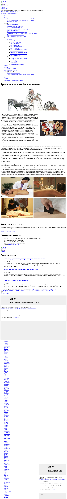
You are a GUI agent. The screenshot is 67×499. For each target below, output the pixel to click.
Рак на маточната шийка (17, 46)
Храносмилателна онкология (15, 26)
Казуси (6, 65)
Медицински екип (12, 21)
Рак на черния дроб (15, 42)
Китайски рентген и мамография (35, 290)
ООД (15, 290)
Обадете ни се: (9, 11)
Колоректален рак (8, 290)
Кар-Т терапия (14, 59)
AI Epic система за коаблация (18, 58)
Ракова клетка (21, 290)
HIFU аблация (14, 61)
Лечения (9, 39)
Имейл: (8, 13)
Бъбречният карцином (16, 51)
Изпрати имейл (5, 293)
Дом (5, 16)
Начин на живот (11, 68)
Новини (6, 67)
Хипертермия (14, 62)
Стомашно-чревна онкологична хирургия (18, 29)
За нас (5, 17)
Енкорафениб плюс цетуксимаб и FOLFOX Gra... (21, 269)
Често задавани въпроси (10, 70)
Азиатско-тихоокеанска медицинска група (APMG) (21, 18)
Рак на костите (14, 43)
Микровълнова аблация (17, 64)
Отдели (6, 78)
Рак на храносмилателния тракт (19, 49)
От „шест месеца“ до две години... (16, 280)
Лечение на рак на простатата (18, 54)
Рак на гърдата (14, 45)
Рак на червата (14, 48)
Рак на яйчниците (15, 55)
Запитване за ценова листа (8, 231)
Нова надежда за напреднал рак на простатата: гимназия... (25, 259)
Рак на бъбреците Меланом (14, 27)
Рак (2, 290)
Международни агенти (13, 73)
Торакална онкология (13, 30)
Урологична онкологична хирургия (17, 32)
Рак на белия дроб (15, 40)
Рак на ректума (49, 290)
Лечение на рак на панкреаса (18, 52)
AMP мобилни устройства (48, 289)
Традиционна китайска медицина (16, 36)
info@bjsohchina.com (13, 244)
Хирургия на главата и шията (15, 35)
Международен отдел (13, 24)
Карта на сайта (36, 289)
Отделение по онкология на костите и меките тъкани (22, 33)
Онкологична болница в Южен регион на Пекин (20, 20)
